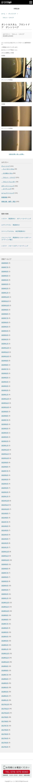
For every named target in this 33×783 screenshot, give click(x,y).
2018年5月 (4, 683)
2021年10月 (5, 509)
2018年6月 (4, 679)
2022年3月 (4, 488)
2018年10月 (5, 662)
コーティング (6, 189)
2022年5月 (4, 479)
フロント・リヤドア (7, 17)
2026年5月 (4, 276)
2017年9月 (4, 717)
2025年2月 (4, 339)
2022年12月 (5, 450)
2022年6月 (4, 475)
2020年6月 (4, 577)
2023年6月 (4, 424)
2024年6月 (4, 373)
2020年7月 (4, 573)
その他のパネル (7, 173)
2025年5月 (4, 326)
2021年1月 (4, 547)
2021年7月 (4, 522)
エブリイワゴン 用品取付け (10, 225)
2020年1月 (4, 598)
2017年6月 (4, 730)
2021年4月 (4, 534)
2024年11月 (5, 352)
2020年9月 (4, 564)
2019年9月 (4, 615)
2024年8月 (4, 365)
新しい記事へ (20, 154)
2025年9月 (4, 309)
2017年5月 (4, 734)
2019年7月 (4, 624)
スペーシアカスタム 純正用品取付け (13, 231)
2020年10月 (5, 560)
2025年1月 (4, 343)
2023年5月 (4, 428)
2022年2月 (4, 492)
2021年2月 (4, 543)
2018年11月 (5, 657)
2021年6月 (4, 526)
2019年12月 (5, 602)
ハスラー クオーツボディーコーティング (14, 246)
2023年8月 (4, 416)
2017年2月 (4, 747)
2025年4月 (4, 331)
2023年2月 (4, 441)
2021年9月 (4, 513)
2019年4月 (4, 636)
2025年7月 (4, 318)
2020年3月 (4, 590)
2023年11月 (5, 403)
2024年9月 (4, 360)
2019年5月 (4, 632)
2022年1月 (4, 496)
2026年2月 (4, 288)
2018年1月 (4, 700)
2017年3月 (4, 742)
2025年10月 (5, 305)
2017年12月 (5, 704)
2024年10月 (5, 356)
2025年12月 (5, 297)
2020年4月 (4, 585)
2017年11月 (5, 708)
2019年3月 (4, 641)
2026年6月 (4, 271)
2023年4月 (4, 433)
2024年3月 (4, 386)
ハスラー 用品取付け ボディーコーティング (16, 218)
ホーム (3, 13)
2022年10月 (5, 458)
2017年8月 (4, 721)
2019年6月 (4, 628)
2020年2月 (4, 594)
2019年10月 (5, 611)
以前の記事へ (12, 154)
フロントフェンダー (8, 182)
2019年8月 (4, 619)
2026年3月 (4, 284)
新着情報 (4, 197)
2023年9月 (4, 411)
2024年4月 (4, 382)
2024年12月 (5, 348)
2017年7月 (4, 725)
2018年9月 (4, 666)
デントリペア (12, 13)
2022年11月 (5, 454)
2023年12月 (5, 399)
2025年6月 (4, 322)
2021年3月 (4, 539)
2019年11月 (5, 607)
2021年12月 (5, 500)
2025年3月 (4, 335)
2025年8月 (4, 314)
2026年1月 (4, 292)
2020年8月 (4, 568)
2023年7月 (4, 420)
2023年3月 (4, 437)
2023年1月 (4, 445)
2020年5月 (4, 581)
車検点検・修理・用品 (8, 201)
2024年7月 (4, 369)
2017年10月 (5, 713)
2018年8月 (4, 670)
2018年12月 (5, 653)
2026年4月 (4, 280)
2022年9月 (4, 462)
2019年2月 (4, 645)
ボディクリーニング (7, 186)
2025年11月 (5, 301)
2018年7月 (4, 674)
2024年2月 (4, 390)
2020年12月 (5, 551)
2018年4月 (4, 687)
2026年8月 (4, 263)
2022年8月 (4, 467)
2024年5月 (4, 377)
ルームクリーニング (7, 193)
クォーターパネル (7, 169)
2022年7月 (4, 471)
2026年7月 (4, 267)
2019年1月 (4, 649)
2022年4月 (4, 483)
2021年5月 (4, 530)
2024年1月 (4, 394)
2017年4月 (4, 738)
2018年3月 (4, 691)
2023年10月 (5, 407)
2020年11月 (5, 556)
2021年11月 (5, 505)
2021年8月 (4, 517)
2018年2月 (4, 696)
